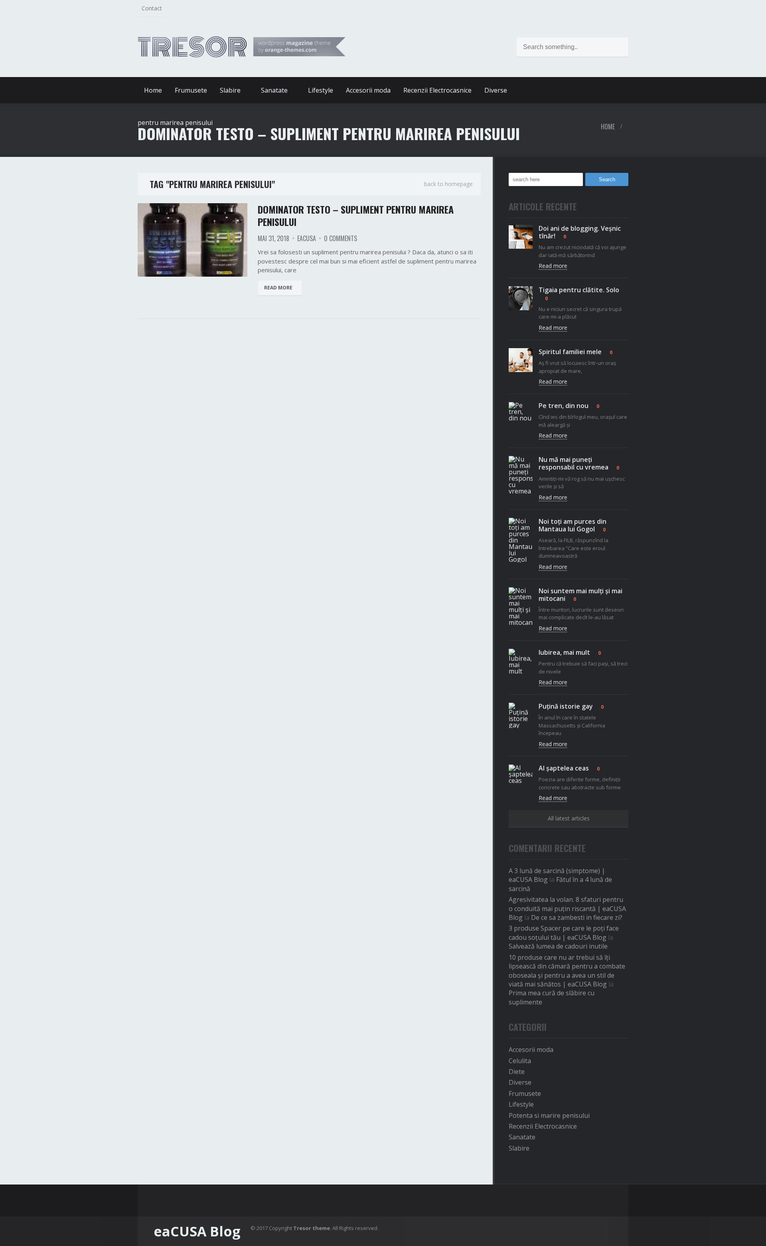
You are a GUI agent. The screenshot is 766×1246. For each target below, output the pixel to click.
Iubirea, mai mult (564, 652)
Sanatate (522, 1137)
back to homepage (448, 184)
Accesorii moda (368, 90)
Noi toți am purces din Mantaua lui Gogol (572, 525)
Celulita (520, 1060)
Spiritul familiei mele (570, 351)
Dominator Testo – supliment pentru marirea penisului (356, 215)
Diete (517, 1071)
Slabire (519, 1148)
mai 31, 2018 (273, 238)
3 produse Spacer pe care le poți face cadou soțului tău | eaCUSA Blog (564, 932)
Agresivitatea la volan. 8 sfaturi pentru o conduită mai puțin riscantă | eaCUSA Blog (567, 908)
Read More (278, 287)
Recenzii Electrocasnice (437, 90)
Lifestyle (320, 90)
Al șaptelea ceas (564, 768)
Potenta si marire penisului (549, 1115)
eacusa (306, 238)
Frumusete (191, 90)
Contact (152, 8)
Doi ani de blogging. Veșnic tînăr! (580, 232)
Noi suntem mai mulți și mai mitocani (580, 594)
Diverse (495, 90)
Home (153, 90)
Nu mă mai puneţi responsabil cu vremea (573, 463)
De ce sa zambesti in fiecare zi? (576, 917)
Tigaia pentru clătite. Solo (579, 289)
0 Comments (340, 238)
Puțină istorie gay (566, 706)
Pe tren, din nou (563, 405)
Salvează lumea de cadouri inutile (558, 946)
